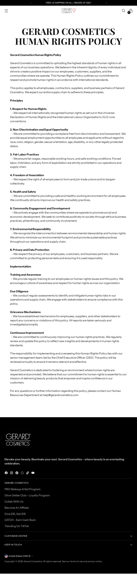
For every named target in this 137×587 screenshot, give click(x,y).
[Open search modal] (123, 10)
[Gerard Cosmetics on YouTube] (33, 473)
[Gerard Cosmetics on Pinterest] (17, 473)
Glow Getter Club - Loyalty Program (27, 495)
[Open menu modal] (6, 10)
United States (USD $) (19, 556)
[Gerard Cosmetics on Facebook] (7, 473)
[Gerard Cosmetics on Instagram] (12, 473)
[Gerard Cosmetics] (68, 11)
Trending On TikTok (17, 526)
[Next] (106, 3)
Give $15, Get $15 (15, 514)
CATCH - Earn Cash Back (20, 520)
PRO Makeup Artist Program (22, 489)
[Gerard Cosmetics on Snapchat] (23, 473)
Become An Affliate (17, 507)
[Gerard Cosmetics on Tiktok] (28, 473)
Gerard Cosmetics (33, 561)
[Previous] (30, 3)
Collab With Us (14, 501)
